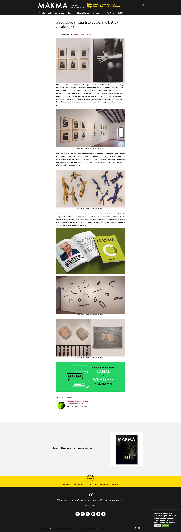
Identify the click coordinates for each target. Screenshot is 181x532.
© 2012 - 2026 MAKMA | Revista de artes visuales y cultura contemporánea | (59, 528)
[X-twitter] (142, 528)
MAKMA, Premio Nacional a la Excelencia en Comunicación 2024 (106, 5)
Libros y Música (83, 13)
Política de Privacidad (86, 528)
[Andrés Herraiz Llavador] (61, 405)
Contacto (103, 528)
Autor (58, 397)
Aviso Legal (96, 528)
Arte (50, 13)
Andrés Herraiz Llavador (83, 35)
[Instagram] (139, 528)
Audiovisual (59, 13)
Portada (42, 13)
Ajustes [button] (157, 525)
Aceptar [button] (165, 525)
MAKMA (110, 13)
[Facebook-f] (135, 528)
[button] (143, 5)
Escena (70, 13)
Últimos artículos (67, 397)
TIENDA (120, 13)
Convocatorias (97, 13)
